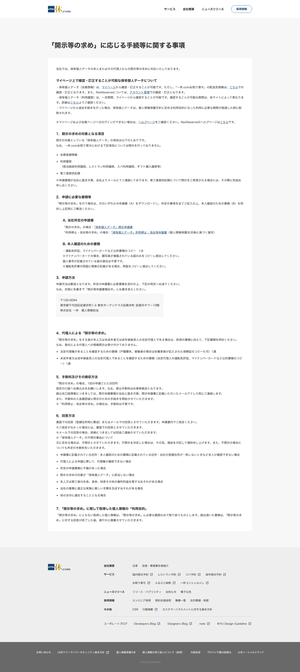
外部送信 (195, 652)
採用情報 (109, 600)
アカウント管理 (140, 92)
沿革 (135, 566)
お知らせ (171, 592)
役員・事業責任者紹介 (155, 566)
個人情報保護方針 (126, 652)
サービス (170, 9)
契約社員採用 (163, 600)
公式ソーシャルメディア (251, 652)
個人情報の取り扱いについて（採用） (163, 652)
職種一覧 (180, 600)
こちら (234, 87)
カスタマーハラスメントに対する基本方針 (187, 609)
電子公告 (186, 592)
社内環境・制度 (199, 600)
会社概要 (188, 9)
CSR (135, 609)
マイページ (109, 87)
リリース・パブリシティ (146, 592)
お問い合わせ (43, 652)
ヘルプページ (146, 122)
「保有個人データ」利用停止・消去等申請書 (139, 232)
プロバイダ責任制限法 (219, 652)
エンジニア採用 (141, 600)
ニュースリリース (213, 9)
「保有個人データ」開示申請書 (113, 227)
